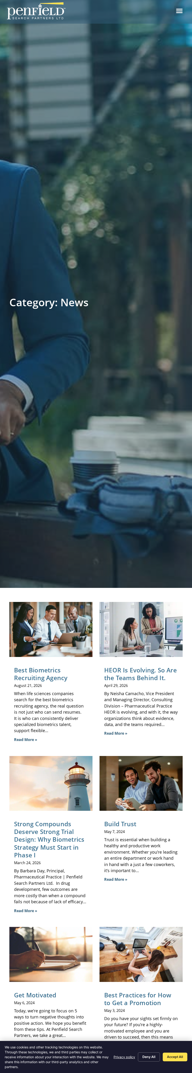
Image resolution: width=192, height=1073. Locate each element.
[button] (179, 11)
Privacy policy (124, 1057)
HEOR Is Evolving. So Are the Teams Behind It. (140, 674)
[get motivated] (50, 954)
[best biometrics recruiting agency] (50, 629)
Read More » (25, 739)
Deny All (148, 1057)
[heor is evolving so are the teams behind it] (141, 629)
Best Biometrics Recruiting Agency (41, 674)
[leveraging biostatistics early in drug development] (50, 783)
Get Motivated (35, 995)
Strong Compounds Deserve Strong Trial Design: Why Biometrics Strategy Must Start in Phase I (49, 839)
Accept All (175, 1057)
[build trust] (141, 783)
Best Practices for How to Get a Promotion (137, 999)
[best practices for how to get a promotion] (141, 954)
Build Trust (120, 824)
